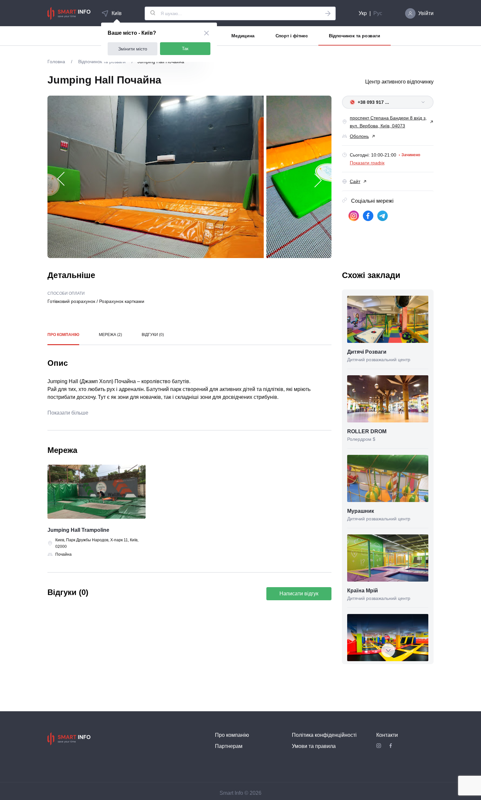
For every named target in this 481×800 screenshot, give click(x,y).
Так (185, 48)
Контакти (387, 735)
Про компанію (63, 334)
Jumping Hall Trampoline (78, 530)
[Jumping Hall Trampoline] (96, 493)
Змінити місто (132, 48)
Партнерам (228, 746)
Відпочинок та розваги (354, 35)
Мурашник (360, 511)
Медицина (242, 35)
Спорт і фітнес (292, 35)
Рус (377, 13)
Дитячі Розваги (366, 352)
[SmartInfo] (69, 13)
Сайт (355, 181)
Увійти (426, 13)
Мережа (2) (110, 334)
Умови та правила (314, 746)
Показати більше (67, 413)
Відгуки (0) (153, 334)
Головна (56, 61)
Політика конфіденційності (324, 735)
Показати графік (367, 162)
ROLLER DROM (366, 431)
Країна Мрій (362, 590)
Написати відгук (298, 593)
